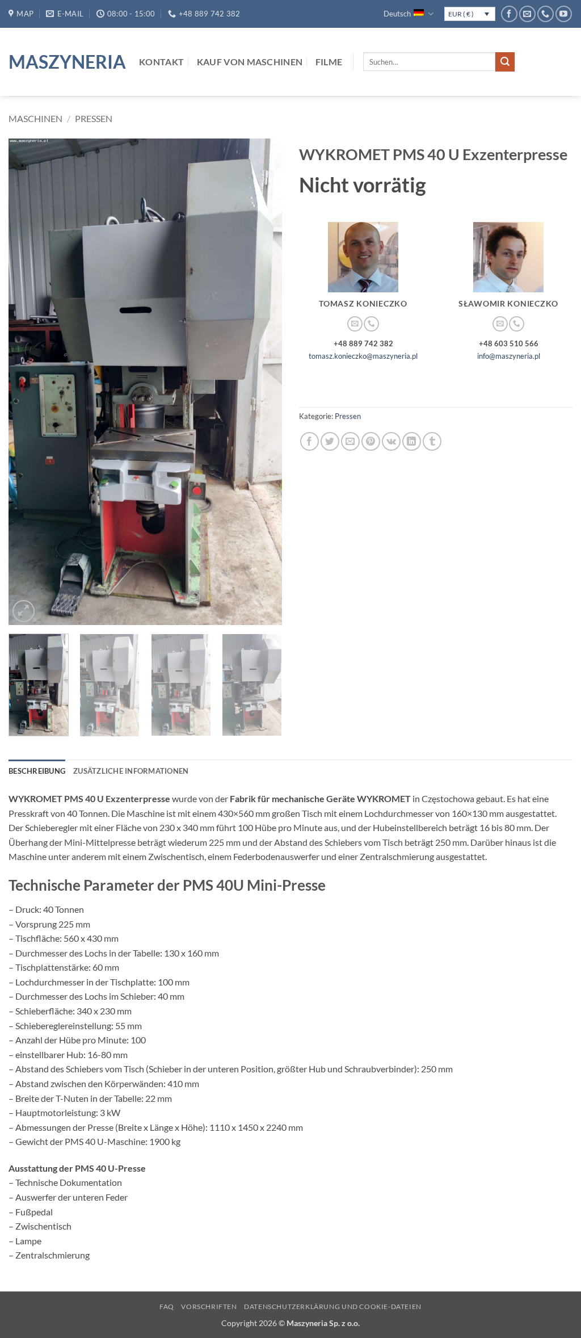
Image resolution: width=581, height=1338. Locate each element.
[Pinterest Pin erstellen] (370, 441)
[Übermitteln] (505, 62)
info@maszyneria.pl (508, 355)
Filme (329, 61)
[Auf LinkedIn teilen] (411, 441)
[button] (23, 611)
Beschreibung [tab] (37, 770)
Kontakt (161, 61)
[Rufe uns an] (545, 14)
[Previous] (28, 381)
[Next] (262, 381)
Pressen (93, 118)
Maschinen (35, 118)
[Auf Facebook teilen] (309, 441)
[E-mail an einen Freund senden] (350, 441)
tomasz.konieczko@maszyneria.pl (363, 355)
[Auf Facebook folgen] (509, 14)
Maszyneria (65, 62)
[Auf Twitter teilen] (330, 441)
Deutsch (397, 13)
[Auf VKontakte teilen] (391, 441)
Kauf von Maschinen (250, 61)
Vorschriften (209, 1306)
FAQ (166, 1306)
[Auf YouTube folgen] (563, 14)
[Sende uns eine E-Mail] (527, 14)
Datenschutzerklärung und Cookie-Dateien (333, 1306)
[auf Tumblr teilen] (432, 441)
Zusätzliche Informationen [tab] (130, 770)
